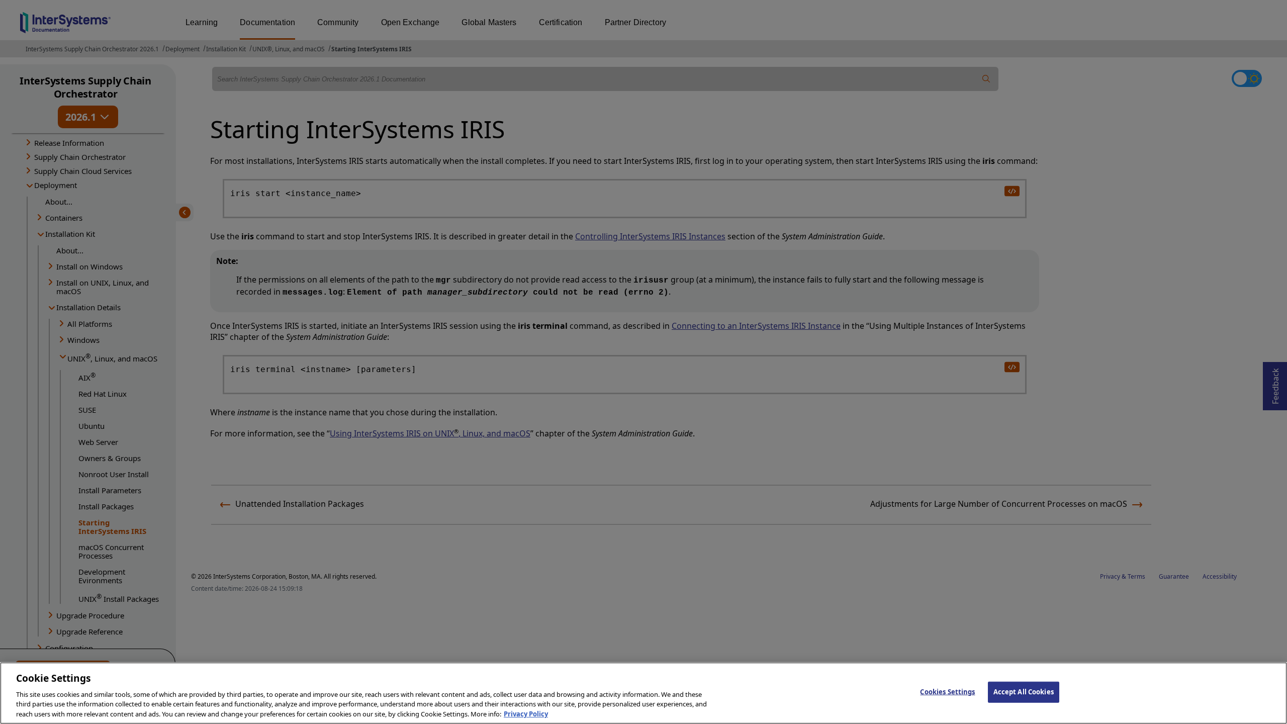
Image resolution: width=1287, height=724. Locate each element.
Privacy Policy (526, 713)
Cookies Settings (947, 691)
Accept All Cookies (1023, 691)
